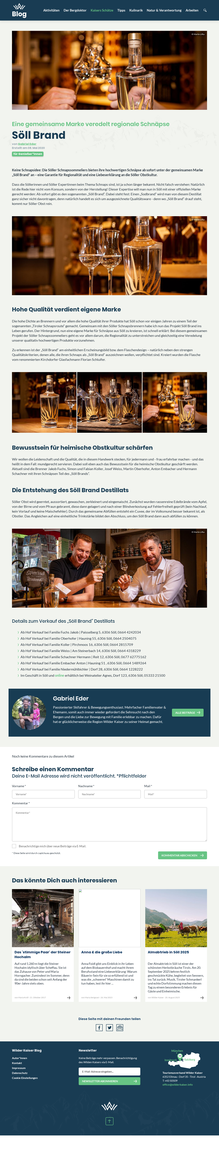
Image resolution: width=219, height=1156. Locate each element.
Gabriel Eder (27, 144)
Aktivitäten (51, 10)
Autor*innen (19, 1058)
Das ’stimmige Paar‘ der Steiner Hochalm (42, 954)
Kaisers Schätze (102, 10)
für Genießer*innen (27, 154)
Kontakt (17, 1063)
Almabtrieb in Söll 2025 (168, 952)
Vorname (18, 786)
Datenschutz (20, 1072)
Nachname (85, 786)
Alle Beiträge (185, 712)
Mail (147, 786)
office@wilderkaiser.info (178, 1084)
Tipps (121, 10)
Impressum (18, 1067)
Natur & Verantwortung (164, 10)
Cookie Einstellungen (25, 1077)
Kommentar (20, 803)
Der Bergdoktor (75, 10)
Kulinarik (136, 10)
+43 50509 (170, 1080)
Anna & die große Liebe (101, 952)
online (59, 675)
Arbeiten (192, 10)
